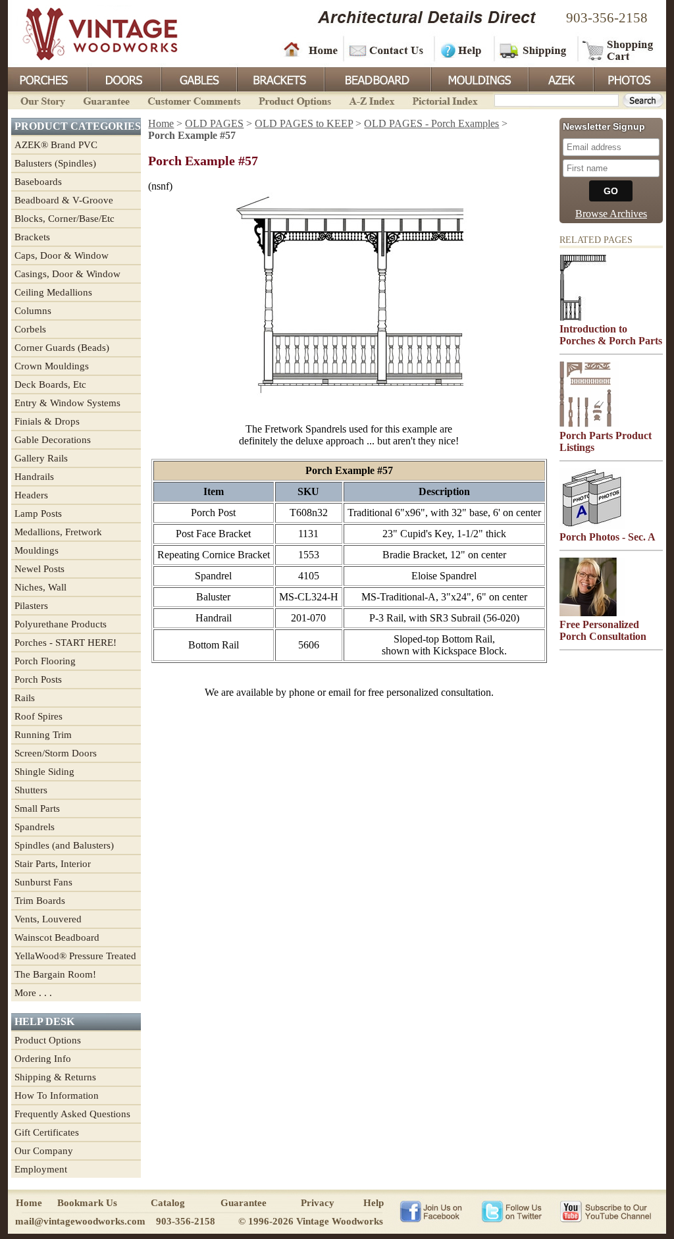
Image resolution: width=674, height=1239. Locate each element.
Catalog (168, 1203)
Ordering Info (42, 1058)
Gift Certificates (46, 1132)
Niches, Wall (40, 587)
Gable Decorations (52, 440)
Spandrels (34, 827)
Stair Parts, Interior (52, 863)
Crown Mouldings (51, 366)
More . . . (33, 993)
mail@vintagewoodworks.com (80, 1221)
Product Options (294, 100)
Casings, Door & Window (67, 274)
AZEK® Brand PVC (55, 145)
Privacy (317, 1203)
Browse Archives (611, 213)
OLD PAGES (214, 123)
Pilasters (31, 605)
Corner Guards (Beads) (61, 347)
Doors (124, 78)
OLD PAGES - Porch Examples (431, 123)
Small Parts (37, 808)
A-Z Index (371, 100)
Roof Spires (38, 716)
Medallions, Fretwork (58, 532)
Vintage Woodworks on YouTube (605, 1211)
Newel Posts (39, 569)
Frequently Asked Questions (72, 1114)
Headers (31, 495)
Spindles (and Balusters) (64, 845)
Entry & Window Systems (67, 403)
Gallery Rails (41, 458)
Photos (629, 78)
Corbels (30, 329)
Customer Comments (194, 100)
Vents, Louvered (48, 919)
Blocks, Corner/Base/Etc (64, 218)
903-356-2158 (607, 18)
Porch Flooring (45, 661)
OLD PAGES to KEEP (304, 123)
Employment (40, 1169)
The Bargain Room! (55, 974)
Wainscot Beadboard (56, 937)
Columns (32, 310)
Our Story (41, 100)
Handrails (34, 476)
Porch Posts (38, 679)
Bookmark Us (87, 1203)
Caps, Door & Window (61, 255)
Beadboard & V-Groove (63, 200)
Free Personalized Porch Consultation (602, 630)
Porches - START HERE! (65, 642)
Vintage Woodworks (90, 33)
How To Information (56, 1095)
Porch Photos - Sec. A (607, 536)
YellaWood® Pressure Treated (75, 956)
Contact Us (388, 49)
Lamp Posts (38, 513)
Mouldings (478, 78)
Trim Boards (39, 900)
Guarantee (107, 100)
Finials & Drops (47, 421)
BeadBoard (376, 78)
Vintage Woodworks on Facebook (430, 1211)
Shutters (30, 790)
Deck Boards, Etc (50, 384)
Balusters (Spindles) (55, 163)
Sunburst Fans (43, 882)
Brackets (279, 78)
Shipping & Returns (55, 1077)
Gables (198, 78)
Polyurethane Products (60, 624)
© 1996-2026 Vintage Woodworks (310, 1221)
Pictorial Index (444, 100)
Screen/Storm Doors (55, 753)
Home (311, 49)
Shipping (534, 49)
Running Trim (43, 734)
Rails (24, 698)
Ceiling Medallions (53, 292)
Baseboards (38, 181)
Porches (47, 78)
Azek (560, 78)
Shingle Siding (44, 771)
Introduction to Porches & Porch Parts (610, 334)
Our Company (43, 1151)
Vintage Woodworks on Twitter (513, 1211)
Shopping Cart (618, 49)
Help (462, 49)
